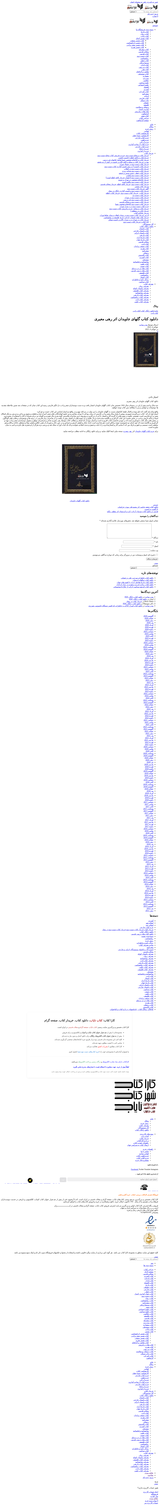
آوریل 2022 (149, 711)
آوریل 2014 (149, 891)
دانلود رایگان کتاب (147, 311)
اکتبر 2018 (149, 782)
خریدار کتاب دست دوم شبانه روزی (135, 171)
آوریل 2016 (149, 846)
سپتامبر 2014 (148, 880)
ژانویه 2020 (149, 769)
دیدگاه (155, 538)
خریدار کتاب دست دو (141, 195)
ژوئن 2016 (149, 842)
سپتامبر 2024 (148, 647)
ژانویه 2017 (149, 826)
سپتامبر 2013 (148, 904)
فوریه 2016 (149, 851)
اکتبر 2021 (149, 725)
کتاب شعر (145, 116)
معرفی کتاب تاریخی (141, 295)
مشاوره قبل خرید (142, 1160)
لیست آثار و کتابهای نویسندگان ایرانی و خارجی (135, 950)
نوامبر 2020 (149, 749)
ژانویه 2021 (149, 744)
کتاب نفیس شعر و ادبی (135, 45)
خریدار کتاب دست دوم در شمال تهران (134, 164)
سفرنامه (145, 94)
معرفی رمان (144, 286)
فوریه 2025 (149, 638)
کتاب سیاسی (144, 282)
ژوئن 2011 (149, 911)
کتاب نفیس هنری (137, 47)
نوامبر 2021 (149, 722)
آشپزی (146, 89)
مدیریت (146, 78)
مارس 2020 (148, 764)
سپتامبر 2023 (148, 674)
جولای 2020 (149, 758)
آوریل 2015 (149, 866)
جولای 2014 (149, 884)
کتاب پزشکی (148, 1005)
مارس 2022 (148, 713)
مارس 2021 (148, 740)
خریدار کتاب (144, 1138)
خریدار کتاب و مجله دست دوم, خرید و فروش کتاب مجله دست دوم (123, 155)
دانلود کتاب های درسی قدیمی (142, 934)
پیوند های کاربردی (146, 1134)
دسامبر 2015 (148, 855)
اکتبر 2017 (149, 806)
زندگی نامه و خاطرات (140, 280)
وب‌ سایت (154, 550)
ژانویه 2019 (149, 778)
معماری (146, 76)
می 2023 (150, 682)
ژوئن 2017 (149, 815)
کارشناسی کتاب (142, 133)
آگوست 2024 (148, 649)
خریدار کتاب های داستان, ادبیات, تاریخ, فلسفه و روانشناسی (126, 218)
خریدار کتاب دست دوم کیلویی (137, 175)
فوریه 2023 (149, 689)
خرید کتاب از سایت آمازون (138, 144)
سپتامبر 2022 (148, 700)
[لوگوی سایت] (151, 9)
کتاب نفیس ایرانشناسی (135, 43)
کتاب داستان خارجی (141, 231)
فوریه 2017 (149, 824)
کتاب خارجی (144, 98)
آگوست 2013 (148, 906)
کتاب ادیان (145, 65)
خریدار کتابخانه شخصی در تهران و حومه (133, 180)
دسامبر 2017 (148, 802)
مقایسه (150, 1475)
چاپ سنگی (144, 100)
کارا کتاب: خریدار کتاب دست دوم (136, 222)
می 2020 (150, 762)
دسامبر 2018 (148, 780)
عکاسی (146, 81)
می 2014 (150, 888)
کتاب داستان (144, 229)
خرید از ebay (144, 149)
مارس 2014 (148, 893)
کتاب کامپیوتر (143, 255)
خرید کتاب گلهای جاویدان (144, 431)
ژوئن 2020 (149, 760)
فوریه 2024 (149, 662)
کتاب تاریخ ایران (143, 237)
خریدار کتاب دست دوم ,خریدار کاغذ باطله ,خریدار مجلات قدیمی (124, 184)
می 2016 (150, 844)
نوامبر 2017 (149, 804)
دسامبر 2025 (148, 631)
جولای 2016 (149, 840)
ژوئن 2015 (149, 862)
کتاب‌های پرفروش (142, 112)
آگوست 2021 (148, 729)
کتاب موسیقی (143, 74)
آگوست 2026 (148, 616)
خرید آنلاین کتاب (142, 1158)
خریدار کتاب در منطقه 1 (139, 211)
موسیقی (145, 260)
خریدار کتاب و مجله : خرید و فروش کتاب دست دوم (129, 209)
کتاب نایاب (145, 36)
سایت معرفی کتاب (146, 945)
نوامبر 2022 (149, 696)
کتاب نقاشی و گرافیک (140, 1343)
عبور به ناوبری (152, 2)
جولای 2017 (149, 813)
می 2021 (150, 736)
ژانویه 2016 (149, 853)
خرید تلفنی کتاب (142, 1156)
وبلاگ (147, 1121)
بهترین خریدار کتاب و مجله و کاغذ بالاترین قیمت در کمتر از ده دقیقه (123, 162)
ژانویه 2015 (149, 871)
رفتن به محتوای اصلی (138, 2)
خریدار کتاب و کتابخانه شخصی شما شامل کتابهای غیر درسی (126, 160)
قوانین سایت (144, 1154)
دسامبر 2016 (148, 829)
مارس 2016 (148, 849)
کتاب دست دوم (143, 56)
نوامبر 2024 (149, 645)
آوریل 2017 (149, 820)
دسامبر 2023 (148, 667)
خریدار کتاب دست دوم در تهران (137, 198)
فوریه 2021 (149, 742)
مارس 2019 (148, 775)
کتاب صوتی (144, 266)
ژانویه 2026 (149, 629)
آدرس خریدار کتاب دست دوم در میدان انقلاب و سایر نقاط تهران (124, 215)
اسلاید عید (149, 925)
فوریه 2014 (149, 895)
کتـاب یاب (145, 1136)
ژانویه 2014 (149, 897)
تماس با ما (145, 1151)
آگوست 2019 (148, 771)
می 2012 (150, 908)
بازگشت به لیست (151, 509)
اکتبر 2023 (149, 671)
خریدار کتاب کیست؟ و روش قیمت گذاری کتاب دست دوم (126, 167)
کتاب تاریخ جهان (142, 240)
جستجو (155, 565)
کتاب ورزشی (144, 67)
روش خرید (149, 941)
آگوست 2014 (148, 882)
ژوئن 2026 (149, 620)
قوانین (146, 131)
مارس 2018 (148, 795)
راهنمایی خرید (148, 1149)
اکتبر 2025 (149, 636)
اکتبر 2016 (149, 833)
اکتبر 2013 (149, 902)
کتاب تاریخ (145, 32)
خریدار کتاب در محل (134, 601)
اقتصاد (146, 87)
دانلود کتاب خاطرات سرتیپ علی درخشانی (137, 578)
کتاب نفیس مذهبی (137, 41)
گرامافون (145, 114)
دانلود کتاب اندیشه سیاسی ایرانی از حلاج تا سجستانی (133, 587)
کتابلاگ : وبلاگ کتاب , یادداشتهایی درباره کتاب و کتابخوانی (131, 1009)
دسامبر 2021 (148, 720)
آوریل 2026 (149, 625)
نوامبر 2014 (149, 875)
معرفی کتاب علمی (141, 302)
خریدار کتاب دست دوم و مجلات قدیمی (134, 202)
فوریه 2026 (149, 627)
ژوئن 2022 (149, 707)
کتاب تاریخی (144, 235)
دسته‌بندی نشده (147, 936)
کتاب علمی (144, 264)
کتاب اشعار (144, 277)
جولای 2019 (149, 773)
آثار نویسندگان (143, 1128)
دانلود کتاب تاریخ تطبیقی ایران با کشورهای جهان (135, 582)
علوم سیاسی (144, 83)
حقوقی (146, 103)
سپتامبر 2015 (148, 857)
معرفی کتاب (144, 1126)
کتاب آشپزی (144, 257)
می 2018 (150, 791)
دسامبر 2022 (148, 693)
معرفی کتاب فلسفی (141, 291)
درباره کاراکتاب (143, 1141)
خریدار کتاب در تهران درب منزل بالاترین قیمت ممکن (128, 220)
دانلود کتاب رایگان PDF (133, 597)
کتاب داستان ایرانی (141, 233)
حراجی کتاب (144, 118)
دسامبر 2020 (148, 747)
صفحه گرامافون (142, 120)
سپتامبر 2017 (148, 809)
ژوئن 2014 (149, 886)
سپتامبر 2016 (148, 835)
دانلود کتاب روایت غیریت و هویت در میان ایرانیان (134, 585)
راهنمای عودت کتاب (141, 1143)
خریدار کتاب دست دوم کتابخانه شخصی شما (132, 204)
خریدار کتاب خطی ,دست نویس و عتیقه (134, 173)
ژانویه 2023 (149, 691)
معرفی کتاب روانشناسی (144, 965)
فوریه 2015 (149, 869)
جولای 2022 (149, 705)
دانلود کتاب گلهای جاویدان (79, 501)
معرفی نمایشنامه (142, 293)
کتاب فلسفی (144, 273)
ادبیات (146, 96)
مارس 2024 (148, 660)
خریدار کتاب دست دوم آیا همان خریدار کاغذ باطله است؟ (127, 178)
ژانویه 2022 (149, 718)
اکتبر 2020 (149, 751)
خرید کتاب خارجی (142, 138)
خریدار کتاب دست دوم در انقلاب (136, 169)
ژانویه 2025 (149, 640)
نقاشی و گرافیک (142, 72)
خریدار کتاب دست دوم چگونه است (135, 182)
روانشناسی (144, 58)
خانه (156, 311)
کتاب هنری (144, 249)
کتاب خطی (144, 61)
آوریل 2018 (149, 793)
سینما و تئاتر (144, 63)
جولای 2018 (149, 789)
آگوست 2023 (148, 676)
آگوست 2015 (148, 860)
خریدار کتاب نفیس (142, 186)
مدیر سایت (143, 325)
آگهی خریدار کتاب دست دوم (138, 189)
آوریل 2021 (149, 738)
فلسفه (146, 105)
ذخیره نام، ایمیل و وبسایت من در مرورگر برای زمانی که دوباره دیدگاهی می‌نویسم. (123, 555)
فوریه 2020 (149, 767)
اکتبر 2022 (149, 698)
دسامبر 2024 (148, 643)
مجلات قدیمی (143, 52)
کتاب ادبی (145, 244)
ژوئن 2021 (149, 733)
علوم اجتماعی (143, 85)
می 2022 (150, 709)
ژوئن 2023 (149, 680)
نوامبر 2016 (149, 831)
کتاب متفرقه (144, 49)
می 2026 (150, 623)
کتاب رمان (144, 34)
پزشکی (146, 253)
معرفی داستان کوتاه (141, 288)
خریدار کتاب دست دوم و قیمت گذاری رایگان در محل (128, 191)
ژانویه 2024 (149, 665)
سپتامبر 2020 (148, 753)
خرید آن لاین (144, 142)
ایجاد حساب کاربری (150, 1492)
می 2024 (150, 656)
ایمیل (155, 546)
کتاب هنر (145, 69)
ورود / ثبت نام (148, 1477)
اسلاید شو (149, 923)
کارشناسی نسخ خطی (140, 136)
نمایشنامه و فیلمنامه (141, 262)
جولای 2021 (149, 731)
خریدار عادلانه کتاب (141, 213)
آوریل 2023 (149, 685)
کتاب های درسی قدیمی (140, 271)
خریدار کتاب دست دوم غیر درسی (136, 200)
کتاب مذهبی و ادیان (141, 246)
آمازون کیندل (144, 109)
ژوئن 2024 (149, 654)
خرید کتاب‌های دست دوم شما (88, 1052)
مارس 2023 (148, 687)
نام (156, 542)
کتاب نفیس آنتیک (142, 38)
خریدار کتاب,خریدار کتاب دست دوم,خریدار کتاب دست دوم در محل (127, 930)
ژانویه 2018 (149, 800)
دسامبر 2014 (148, 873)
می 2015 (150, 864)
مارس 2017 (148, 822)
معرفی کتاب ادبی (142, 299)
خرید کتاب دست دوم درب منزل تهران (134, 206)
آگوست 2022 (148, 702)
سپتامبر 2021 (148, 727)
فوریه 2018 (149, 798)
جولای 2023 (149, 678)
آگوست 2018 (148, 787)
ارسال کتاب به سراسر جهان (138, 1145)
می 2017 (150, 818)
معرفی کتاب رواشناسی (139, 297)
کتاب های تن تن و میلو (140, 268)
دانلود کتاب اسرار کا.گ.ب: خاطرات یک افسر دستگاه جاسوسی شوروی (115, 606)
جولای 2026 (149, 618)
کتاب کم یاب (144, 92)
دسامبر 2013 (148, 900)
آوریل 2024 (149, 658)
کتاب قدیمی (144, 54)
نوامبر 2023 (149, 669)
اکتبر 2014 (149, 877)
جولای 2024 (149, 651)
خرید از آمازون (143, 151)
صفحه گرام (84, 1027)
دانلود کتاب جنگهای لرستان (143, 580)
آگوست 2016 (148, 837)
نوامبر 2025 (149, 634)
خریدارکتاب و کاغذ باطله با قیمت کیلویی (133, 158)
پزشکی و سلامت (142, 107)
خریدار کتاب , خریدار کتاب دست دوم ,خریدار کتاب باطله (127, 193)
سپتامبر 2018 (148, 784)
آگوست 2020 (148, 756)
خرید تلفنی (145, 140)
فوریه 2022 (149, 716)
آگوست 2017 (148, 811)
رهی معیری (127, 431)
